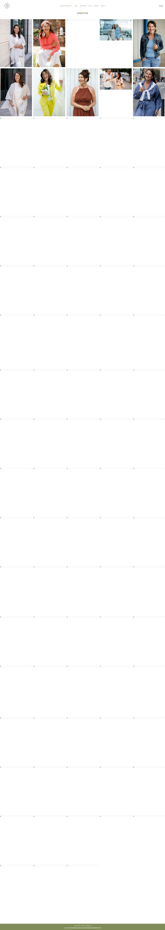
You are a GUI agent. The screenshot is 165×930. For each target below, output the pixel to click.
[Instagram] (162, 6)
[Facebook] (160, 6)
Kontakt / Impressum (86, 925)
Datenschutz (77, 925)
